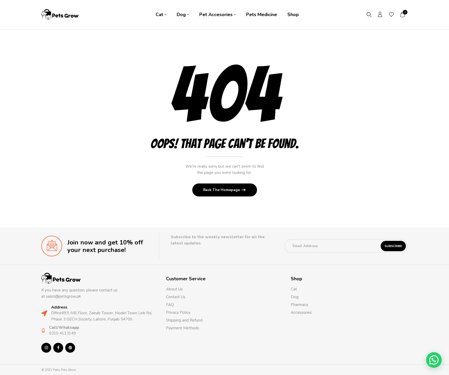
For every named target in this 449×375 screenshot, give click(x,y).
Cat (294, 289)
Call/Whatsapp (64, 327)
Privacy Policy (178, 312)
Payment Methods (182, 328)
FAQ (170, 304)
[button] (403, 14)
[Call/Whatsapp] (43, 330)
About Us (174, 289)
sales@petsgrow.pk (63, 296)
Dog (295, 296)
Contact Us (175, 296)
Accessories (301, 312)
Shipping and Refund (184, 320)
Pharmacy (300, 304)
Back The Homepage (222, 189)
